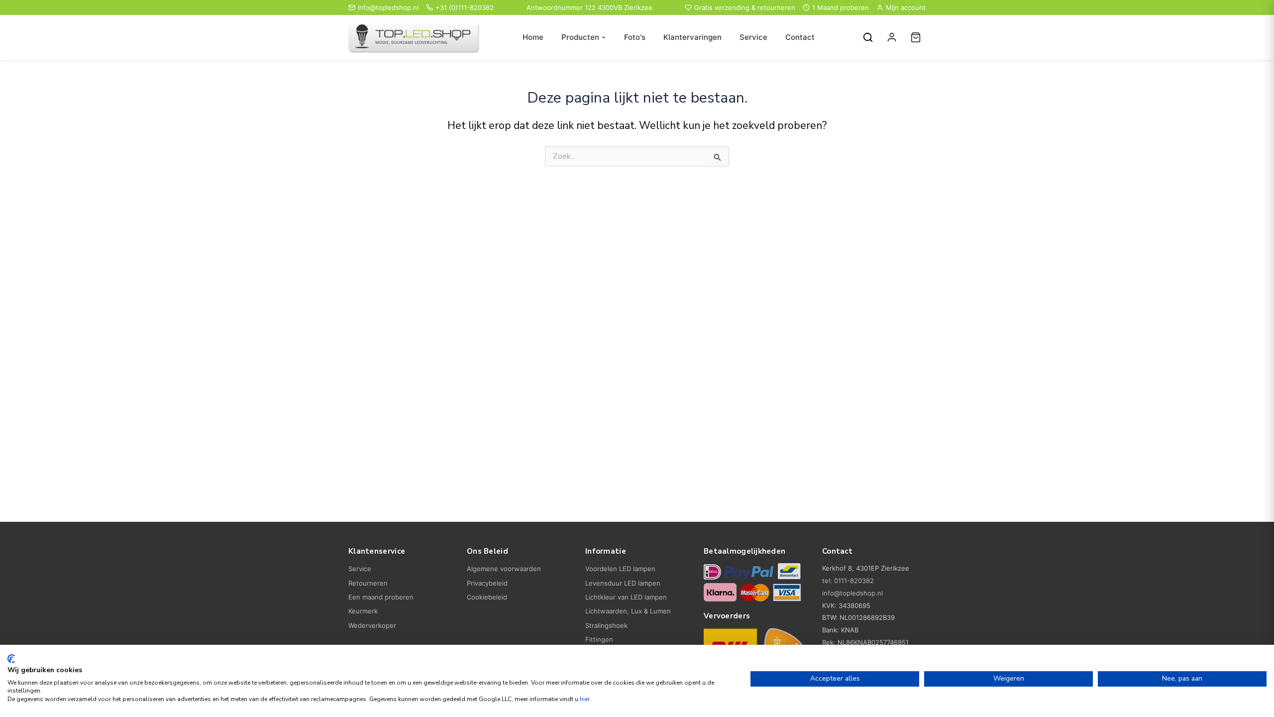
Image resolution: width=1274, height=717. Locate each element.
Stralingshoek (606, 625)
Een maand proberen (381, 597)
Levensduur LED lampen (622, 583)
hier (585, 699)
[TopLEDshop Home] (414, 37)
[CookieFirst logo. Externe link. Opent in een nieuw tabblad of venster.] (11, 658)
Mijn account (906, 7)
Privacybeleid (487, 583)
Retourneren (368, 583)
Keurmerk (363, 611)
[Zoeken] (868, 37)
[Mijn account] (892, 37)
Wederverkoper (372, 625)
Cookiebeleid (487, 597)
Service (753, 37)
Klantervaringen (692, 37)
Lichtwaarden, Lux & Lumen (628, 611)
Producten (580, 37)
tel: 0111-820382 (848, 581)
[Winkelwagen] (916, 37)
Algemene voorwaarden (504, 569)
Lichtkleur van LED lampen (626, 597)
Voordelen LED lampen (620, 569)
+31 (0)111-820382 (464, 7)
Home (533, 37)
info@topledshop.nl (388, 7)
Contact (800, 37)
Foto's (634, 37)
